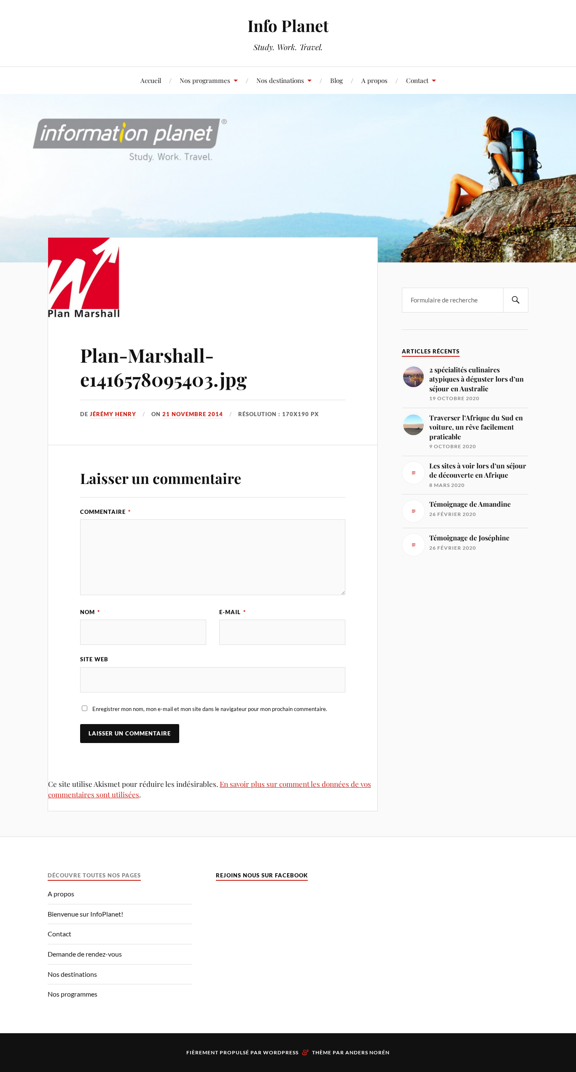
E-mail (232, 612)
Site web (94, 659)
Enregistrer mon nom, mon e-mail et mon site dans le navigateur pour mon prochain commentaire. (209, 709)
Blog (336, 80)
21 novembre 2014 (192, 414)
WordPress (281, 1052)
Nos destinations (280, 80)
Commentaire (105, 511)
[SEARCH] (515, 300)
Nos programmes (205, 80)
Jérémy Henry (113, 414)
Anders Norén (367, 1052)
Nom (90, 612)
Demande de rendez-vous (85, 954)
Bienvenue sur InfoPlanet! (85, 914)
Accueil (150, 80)
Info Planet (288, 25)
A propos (374, 80)
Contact (417, 80)
